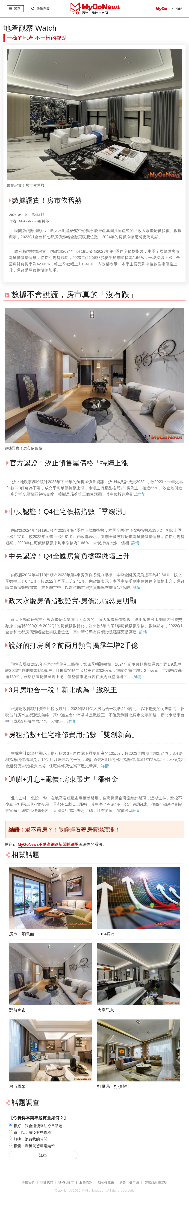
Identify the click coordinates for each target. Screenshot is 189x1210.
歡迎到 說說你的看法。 (55, 844)
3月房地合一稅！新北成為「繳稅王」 (66, 690)
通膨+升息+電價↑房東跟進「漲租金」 (67, 779)
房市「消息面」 (23, 934)
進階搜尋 (43, 8)
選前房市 (17, 1010)
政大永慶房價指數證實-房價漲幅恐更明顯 (72, 601)
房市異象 (17, 1086)
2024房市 (106, 934)
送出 (43, 1155)
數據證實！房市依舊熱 (25, 185)
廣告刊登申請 (129, 1182)
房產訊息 (105, 1010)
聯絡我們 (28, 1182)
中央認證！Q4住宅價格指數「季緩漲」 (69, 511)
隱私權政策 (106, 1182)
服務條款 (85, 1182)
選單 (17, 8)
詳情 (140, 494)
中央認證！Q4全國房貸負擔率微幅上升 (69, 556)
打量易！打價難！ (114, 1086)
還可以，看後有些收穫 (32, 1132)
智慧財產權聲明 (156, 1182)
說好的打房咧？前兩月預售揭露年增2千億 (73, 645)
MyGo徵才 (66, 1182)
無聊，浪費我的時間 (30, 1139)
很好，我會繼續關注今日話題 (38, 1126)
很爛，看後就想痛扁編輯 (34, 1146)
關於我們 (46, 1182)
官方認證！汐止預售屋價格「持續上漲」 (72, 463)
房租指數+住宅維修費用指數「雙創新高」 (73, 734)
